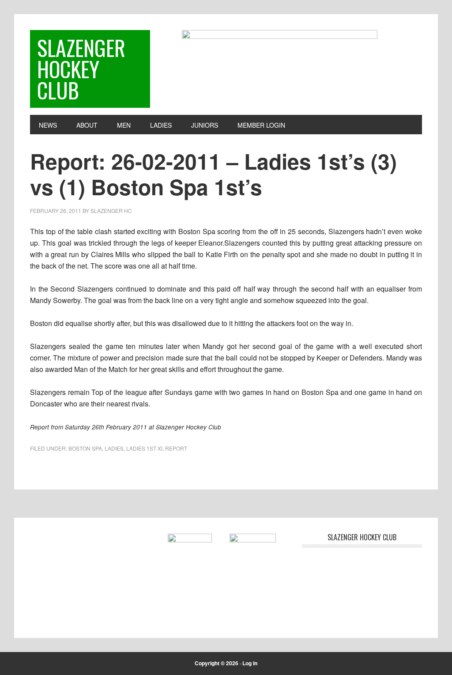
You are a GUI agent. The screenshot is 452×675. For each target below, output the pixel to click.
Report (176, 448)
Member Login (261, 125)
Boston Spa (85, 448)
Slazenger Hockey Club (81, 69)
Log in (249, 663)
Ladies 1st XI (144, 448)
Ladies (114, 448)
